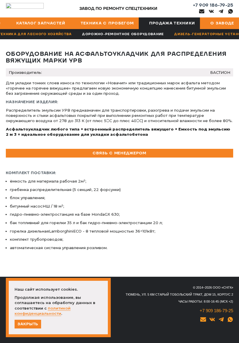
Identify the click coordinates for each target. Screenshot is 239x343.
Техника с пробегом (107, 23)
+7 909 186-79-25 (213, 5)
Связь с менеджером (119, 153)
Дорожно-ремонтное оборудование (123, 34)
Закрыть (27, 324)
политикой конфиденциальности (43, 311)
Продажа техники (172, 23)
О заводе (222, 23)
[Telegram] (221, 11)
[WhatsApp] (230, 11)
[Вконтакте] (211, 11)
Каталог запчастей (40, 23)
